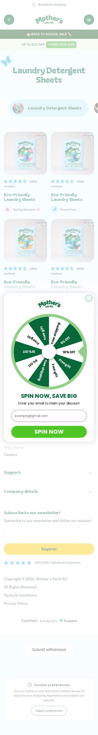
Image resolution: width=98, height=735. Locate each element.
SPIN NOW (49, 432)
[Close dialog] (88, 298)
